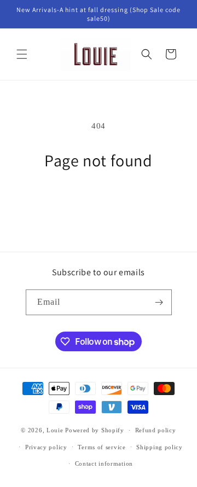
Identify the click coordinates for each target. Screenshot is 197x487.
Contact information (104, 463)
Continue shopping (98, 200)
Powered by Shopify (94, 430)
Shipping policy (159, 447)
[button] (22, 54)
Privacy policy (46, 447)
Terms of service (101, 447)
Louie (55, 430)
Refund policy (155, 430)
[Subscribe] (159, 302)
